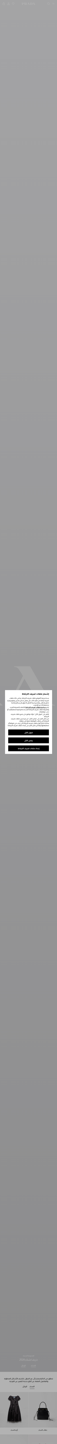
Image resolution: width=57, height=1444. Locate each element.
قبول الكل (28, 732)
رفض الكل (28, 740)
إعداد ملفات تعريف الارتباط (28, 748)
